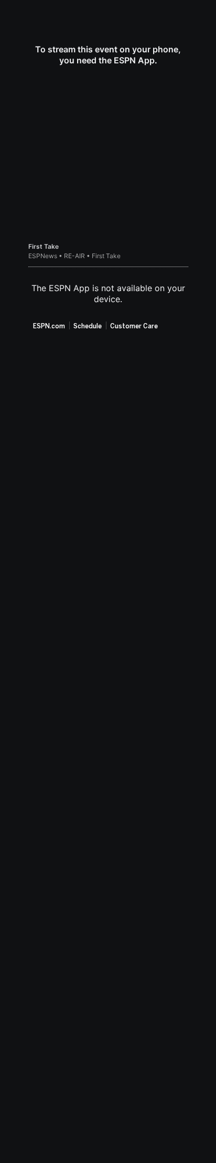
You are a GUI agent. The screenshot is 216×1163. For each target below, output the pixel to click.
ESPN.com (49, 326)
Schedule (87, 326)
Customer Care (134, 326)
